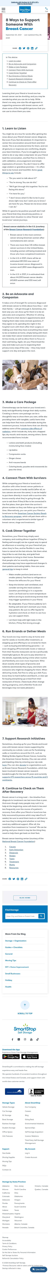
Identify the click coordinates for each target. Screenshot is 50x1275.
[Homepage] (25, 9)
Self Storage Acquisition (34, 1132)
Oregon (17, 1200)
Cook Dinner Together (18, 73)
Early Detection (16, 849)
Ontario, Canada (41, 1186)
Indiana (5, 1210)
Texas (16, 1210)
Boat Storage (7, 1119)
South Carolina (20, 1207)
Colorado (6, 1196)
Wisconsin (18, 1220)
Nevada (5, 1227)
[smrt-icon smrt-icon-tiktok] (37, 1039)
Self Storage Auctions (10, 1255)
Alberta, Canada (20, 1224)
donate (23, 765)
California (6, 1193)
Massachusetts (8, 1214)
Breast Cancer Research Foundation (26, 229)
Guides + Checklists (13, 947)
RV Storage (6, 1115)
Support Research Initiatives (20, 79)
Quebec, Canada (41, 1189)
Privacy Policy (7, 1246)
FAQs (4, 1165)
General (8, 954)
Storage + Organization (15, 940)
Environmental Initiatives (34, 1123)
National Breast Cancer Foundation (18, 841)
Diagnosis (13, 852)
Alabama (5, 1186)
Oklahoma (18, 1196)
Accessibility (6, 1240)
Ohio (16, 1193)
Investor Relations (32, 1136)
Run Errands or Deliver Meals (21, 76)
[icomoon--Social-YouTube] (31, 1039)
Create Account (31, 1157)
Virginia (17, 1214)
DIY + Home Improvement (17, 967)
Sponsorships (30, 1128)
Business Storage (8, 1123)
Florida (5, 1203)
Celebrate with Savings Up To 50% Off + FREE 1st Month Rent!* (25, 3)
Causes (12, 846)
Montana (6, 1224)
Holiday (8, 980)
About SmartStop (32, 1103)
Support (5, 1149)
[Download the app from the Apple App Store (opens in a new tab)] (30, 1056)
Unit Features (7, 1136)
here (4, 765)
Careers (28, 1111)
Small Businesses (12, 973)
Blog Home (25, 898)
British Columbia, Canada (24, 1227)
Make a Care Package (18, 67)
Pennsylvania (19, 1203)
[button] (41, 916)
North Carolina (20, 1189)
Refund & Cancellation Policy (12, 1258)
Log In (27, 1153)
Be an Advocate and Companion (22, 64)
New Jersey (19, 1186)
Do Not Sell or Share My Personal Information (19, 1252)
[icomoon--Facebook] (12, 1039)
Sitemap (5, 1237)
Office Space (7, 1132)
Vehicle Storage (8, 1107)
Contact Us (6, 1170)
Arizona (5, 1189)
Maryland (6, 1217)
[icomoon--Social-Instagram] (25, 1039)
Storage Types (8, 1103)
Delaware (6, 1200)
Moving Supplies (8, 1157)
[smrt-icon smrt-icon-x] (18, 1039)
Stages (12, 855)
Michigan (5, 1220)
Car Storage (7, 1111)
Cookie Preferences (9, 1249)
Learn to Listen (15, 61)
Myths (12, 864)
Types (11, 858)
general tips (7, 569)
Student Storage (8, 1128)
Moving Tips (10, 960)
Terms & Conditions (9, 1243)
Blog (26, 1115)
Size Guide (6, 1153)
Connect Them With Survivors (21, 70)
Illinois (4, 1207)
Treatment (14, 861)
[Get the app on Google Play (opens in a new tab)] (11, 1056)
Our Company (30, 1107)
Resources (13, 867)
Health (8, 986)
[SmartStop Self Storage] (25, 1028)
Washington (19, 1217)
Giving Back (29, 1119)
